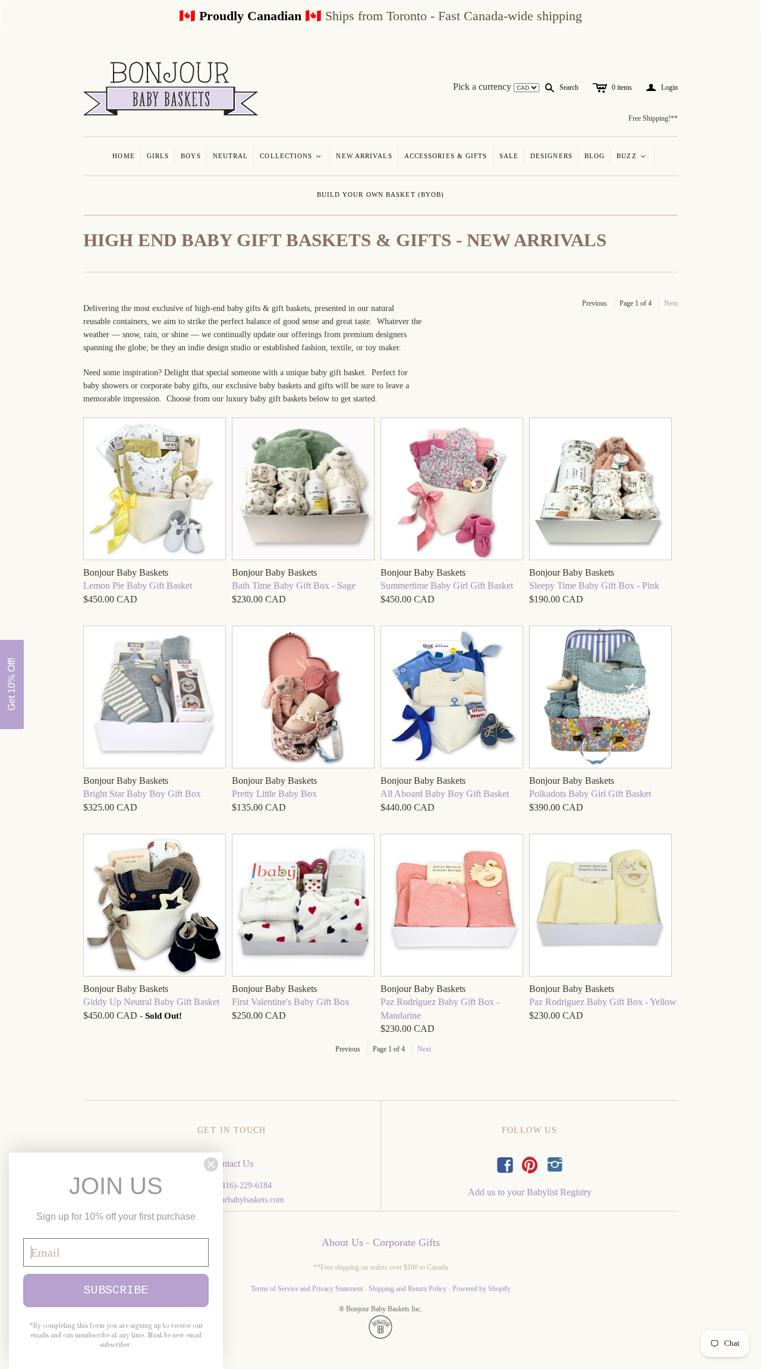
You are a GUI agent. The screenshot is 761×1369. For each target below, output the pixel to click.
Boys (190, 155)
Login (662, 88)
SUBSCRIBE (116, 1290)
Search (568, 87)
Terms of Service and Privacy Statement (307, 1289)
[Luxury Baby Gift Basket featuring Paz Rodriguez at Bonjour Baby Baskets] (154, 490)
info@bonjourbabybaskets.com (232, 1199)
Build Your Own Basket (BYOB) (381, 194)
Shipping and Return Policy (407, 1289)
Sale (508, 155)
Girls (158, 155)
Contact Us (232, 1163)
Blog (594, 155)
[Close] (211, 1164)
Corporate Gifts (406, 1242)
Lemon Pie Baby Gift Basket (137, 585)
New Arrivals (364, 155)
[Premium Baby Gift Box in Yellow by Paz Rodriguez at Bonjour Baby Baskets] (600, 907)
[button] (12, 684)
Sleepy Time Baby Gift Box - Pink (594, 585)
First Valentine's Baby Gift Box (291, 1002)
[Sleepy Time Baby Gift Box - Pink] (600, 490)
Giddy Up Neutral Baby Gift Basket (151, 1002)
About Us (342, 1242)
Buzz (632, 155)
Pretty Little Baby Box (274, 794)
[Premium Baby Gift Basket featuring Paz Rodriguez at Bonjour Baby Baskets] (451, 490)
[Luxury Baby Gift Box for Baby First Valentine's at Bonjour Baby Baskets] (303, 907)
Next (671, 303)
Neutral (231, 155)
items (622, 87)
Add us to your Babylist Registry (530, 1192)
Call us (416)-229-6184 (232, 1185)
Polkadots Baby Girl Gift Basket (590, 794)
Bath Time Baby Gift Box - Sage (294, 585)
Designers (551, 155)
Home (123, 155)
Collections (291, 155)
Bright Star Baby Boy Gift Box (142, 794)
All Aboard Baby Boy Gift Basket (444, 794)
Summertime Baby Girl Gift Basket (446, 585)
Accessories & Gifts (446, 155)
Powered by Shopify (481, 1289)
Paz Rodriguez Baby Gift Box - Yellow (603, 1002)
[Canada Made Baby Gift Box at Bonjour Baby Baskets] (303, 490)
